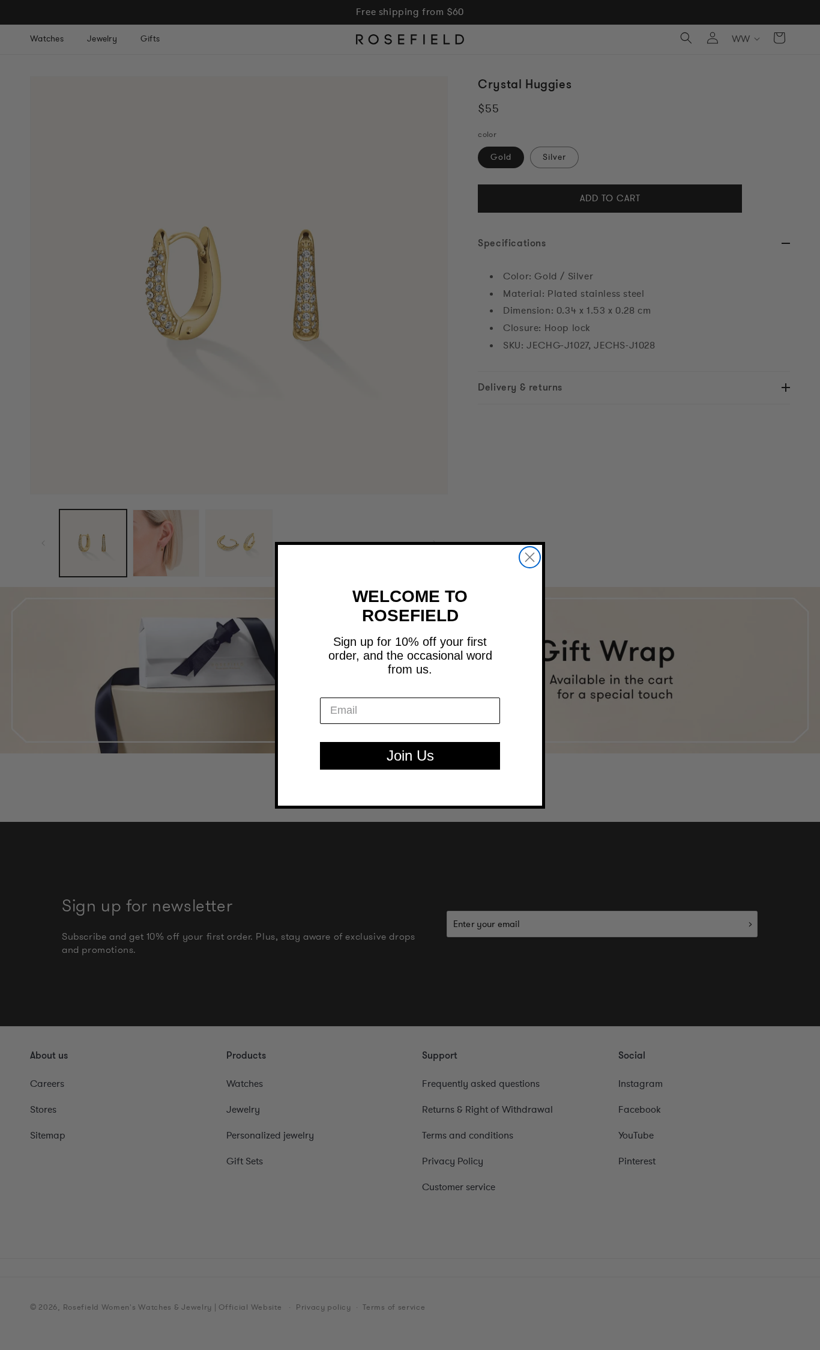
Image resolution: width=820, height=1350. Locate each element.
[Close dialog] (529, 557)
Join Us (410, 755)
